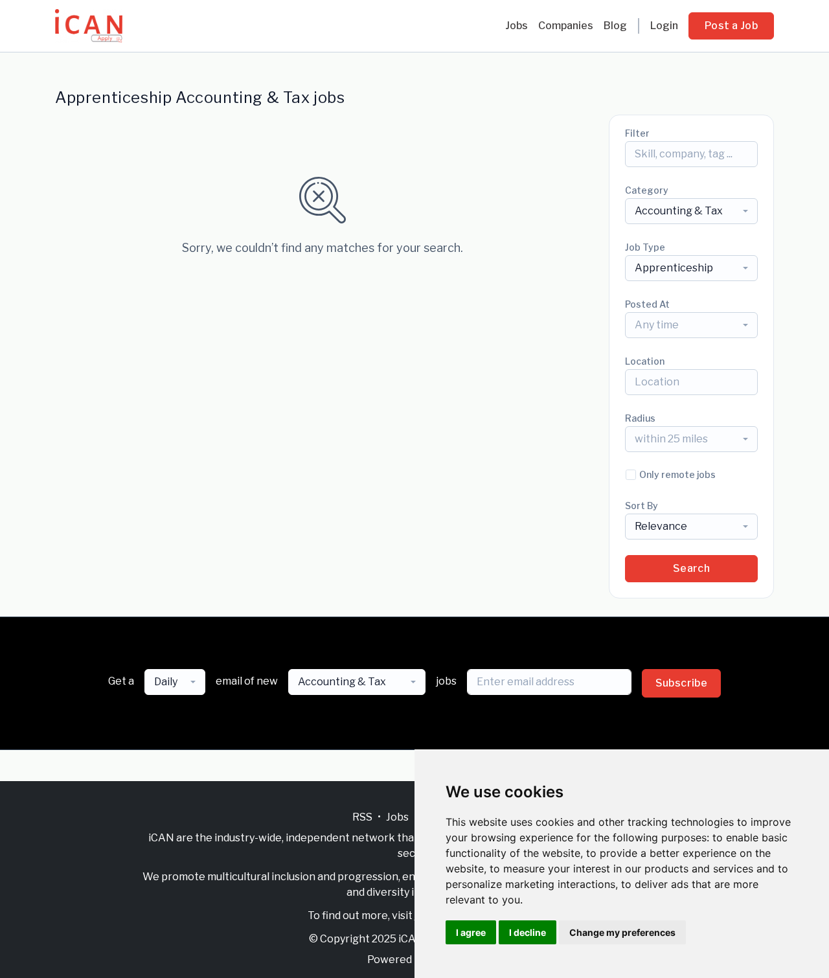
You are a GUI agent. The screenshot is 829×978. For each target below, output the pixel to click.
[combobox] (691, 211)
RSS (362, 817)
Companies (565, 25)
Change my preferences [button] (622, 932)
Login (664, 25)
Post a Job (731, 25)
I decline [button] (527, 932)
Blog (615, 25)
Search (691, 568)
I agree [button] (471, 932)
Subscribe (681, 683)
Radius (640, 418)
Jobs (516, 25)
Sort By (641, 505)
